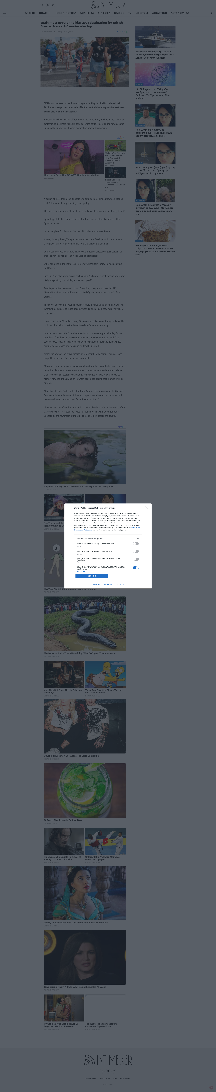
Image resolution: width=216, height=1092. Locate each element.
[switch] (136, 543)
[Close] (147, 508)
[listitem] (108, 538)
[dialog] (108, 546)
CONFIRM (92, 576)
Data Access (108, 584)
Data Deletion (95, 584)
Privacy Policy (121, 584)
